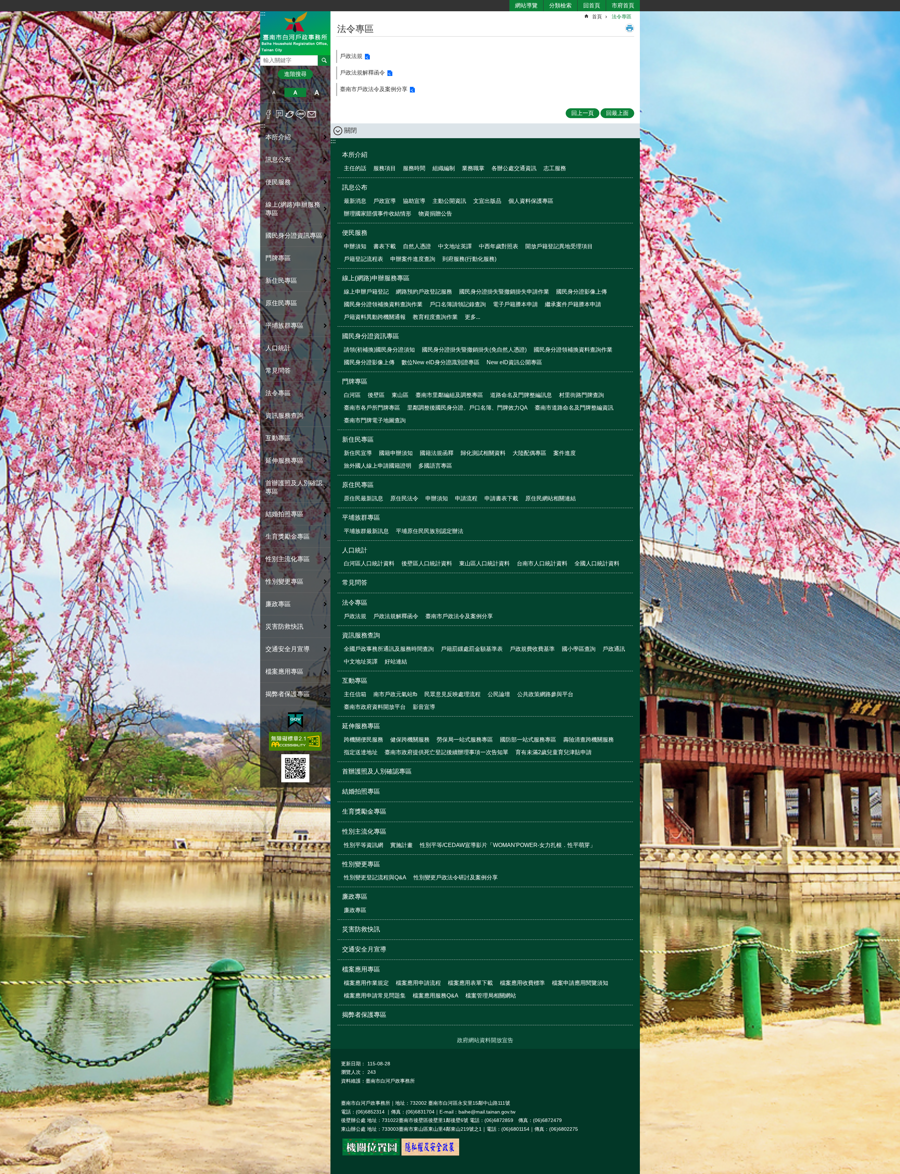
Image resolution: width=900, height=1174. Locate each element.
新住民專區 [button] (281, 280)
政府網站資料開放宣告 (485, 1040)
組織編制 (443, 168)
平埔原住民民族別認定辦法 (429, 531)
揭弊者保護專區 (287, 694)
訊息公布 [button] (278, 159)
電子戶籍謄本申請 (515, 304)
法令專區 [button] (278, 393)
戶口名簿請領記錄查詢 (458, 304)
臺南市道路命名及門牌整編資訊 (574, 408)
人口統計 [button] (278, 348)
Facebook (268, 114)
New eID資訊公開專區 (514, 362)
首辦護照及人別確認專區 (293, 487)
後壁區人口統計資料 (426, 563)
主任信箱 (355, 694)
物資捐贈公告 (435, 214)
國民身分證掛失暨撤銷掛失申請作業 (504, 292)
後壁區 (376, 395)
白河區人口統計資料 (369, 563)
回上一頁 (582, 113)
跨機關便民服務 (363, 740)
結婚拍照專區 (284, 514)
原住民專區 (358, 484)
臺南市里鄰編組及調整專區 (449, 395)
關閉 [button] (350, 130)
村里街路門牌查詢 (581, 395)
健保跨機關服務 (410, 740)
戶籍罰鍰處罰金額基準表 (472, 649)
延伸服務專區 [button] (284, 460)
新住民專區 (358, 439)
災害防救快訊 (284, 626)
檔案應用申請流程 (418, 983)
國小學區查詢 (579, 649)
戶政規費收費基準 (532, 649)
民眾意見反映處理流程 (452, 694)
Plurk (279, 114)
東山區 (400, 395)
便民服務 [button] (278, 182)
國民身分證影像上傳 (581, 292)
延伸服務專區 (361, 726)
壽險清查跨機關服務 (588, 740)
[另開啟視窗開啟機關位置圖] (371, 1154)
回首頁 (591, 5)
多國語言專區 (435, 466)
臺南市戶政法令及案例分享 (373, 89)
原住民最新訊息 (363, 498)
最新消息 (355, 201)
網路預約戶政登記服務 (424, 292)
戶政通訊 (614, 649)
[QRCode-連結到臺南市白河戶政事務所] (295, 768)
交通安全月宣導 (287, 649)
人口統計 (354, 550)
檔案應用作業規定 (366, 983)
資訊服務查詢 (361, 635)
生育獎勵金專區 (287, 536)
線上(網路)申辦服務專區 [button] (292, 209)
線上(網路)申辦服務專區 (376, 278)
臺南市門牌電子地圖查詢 (375, 420)
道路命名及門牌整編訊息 (521, 395)
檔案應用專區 (361, 969)
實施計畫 (401, 845)
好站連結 (396, 662)
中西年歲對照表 (498, 246)
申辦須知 (355, 246)
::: (262, 14)
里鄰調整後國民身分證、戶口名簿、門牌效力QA (467, 408)
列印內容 (629, 28)
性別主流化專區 (364, 831)
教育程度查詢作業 (435, 317)
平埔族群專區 (361, 517)
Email (311, 114)
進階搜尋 (295, 74)
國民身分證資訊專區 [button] (293, 235)
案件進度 (564, 453)
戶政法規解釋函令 (362, 73)
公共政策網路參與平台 (545, 694)
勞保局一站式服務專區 (465, 740)
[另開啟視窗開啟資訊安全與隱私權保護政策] (430, 1154)
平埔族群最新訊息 (366, 531)
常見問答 (278, 370)
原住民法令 (404, 498)
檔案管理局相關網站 (490, 996)
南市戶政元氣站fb (395, 694)
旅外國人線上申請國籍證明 (377, 466)
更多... (472, 317)
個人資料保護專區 (530, 201)
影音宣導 (424, 707)
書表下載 (384, 246)
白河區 (352, 395)
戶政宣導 (384, 201)
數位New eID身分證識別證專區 (440, 362)
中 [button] (295, 92)
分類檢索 (560, 5)
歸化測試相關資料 (483, 453)
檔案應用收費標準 (522, 983)
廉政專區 (354, 896)
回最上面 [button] (617, 113)
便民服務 (354, 232)
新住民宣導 (358, 453)
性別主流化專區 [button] (287, 559)
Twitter (289, 114)
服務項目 (384, 168)
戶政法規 (351, 56)
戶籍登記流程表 (363, 259)
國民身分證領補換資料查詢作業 (383, 304)
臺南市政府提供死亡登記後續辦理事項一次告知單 (446, 752)
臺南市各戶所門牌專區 (372, 408)
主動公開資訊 (449, 201)
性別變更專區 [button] (284, 581)
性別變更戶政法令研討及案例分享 (455, 877)
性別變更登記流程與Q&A (375, 877)
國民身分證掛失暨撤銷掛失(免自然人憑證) (474, 350)
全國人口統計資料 (596, 563)
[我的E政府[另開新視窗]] (295, 720)
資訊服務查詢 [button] (284, 415)
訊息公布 (354, 187)
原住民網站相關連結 (550, 498)
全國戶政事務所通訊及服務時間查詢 (389, 649)
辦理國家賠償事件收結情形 (377, 214)
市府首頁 (623, 5)
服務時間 (414, 168)
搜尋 (265, 59)
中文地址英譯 (455, 246)
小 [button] (273, 92)
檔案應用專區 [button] (284, 671)
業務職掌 (473, 168)
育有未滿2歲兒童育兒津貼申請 (553, 752)
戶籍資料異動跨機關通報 (375, 317)
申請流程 (466, 498)
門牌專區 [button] (278, 258)
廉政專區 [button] (278, 604)
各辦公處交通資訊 (513, 168)
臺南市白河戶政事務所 (295, 33)
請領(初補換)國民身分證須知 (379, 350)
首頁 (597, 16)
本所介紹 (354, 154)
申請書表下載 (501, 498)
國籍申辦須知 (396, 453)
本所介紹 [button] (278, 137)
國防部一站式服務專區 (528, 740)
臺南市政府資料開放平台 (375, 707)
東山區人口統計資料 (484, 563)
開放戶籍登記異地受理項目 (559, 246)
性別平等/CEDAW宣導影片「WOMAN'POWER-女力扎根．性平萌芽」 (508, 845)
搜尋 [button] (324, 60)
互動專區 (354, 680)
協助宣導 (414, 201)
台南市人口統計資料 (542, 563)
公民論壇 (499, 694)
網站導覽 (526, 5)
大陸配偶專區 (529, 453)
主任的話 (355, 168)
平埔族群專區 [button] (284, 325)
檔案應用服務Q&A (435, 996)
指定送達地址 (361, 752)
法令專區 (621, 16)
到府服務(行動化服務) (469, 259)
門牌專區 (354, 381)
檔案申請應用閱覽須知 (580, 983)
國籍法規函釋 (437, 453)
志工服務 (555, 168)
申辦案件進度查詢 (412, 259)
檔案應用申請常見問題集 (375, 996)
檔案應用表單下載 (470, 983)
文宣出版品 (487, 201)
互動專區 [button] (278, 438)
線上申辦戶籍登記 (366, 292)
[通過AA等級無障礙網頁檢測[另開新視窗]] (295, 741)
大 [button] (317, 92)
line (300, 114)
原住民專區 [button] (281, 303)
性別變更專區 (361, 864)
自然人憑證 (417, 246)
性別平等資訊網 (363, 845)
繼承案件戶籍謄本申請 (573, 304)
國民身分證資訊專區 (370, 336)
